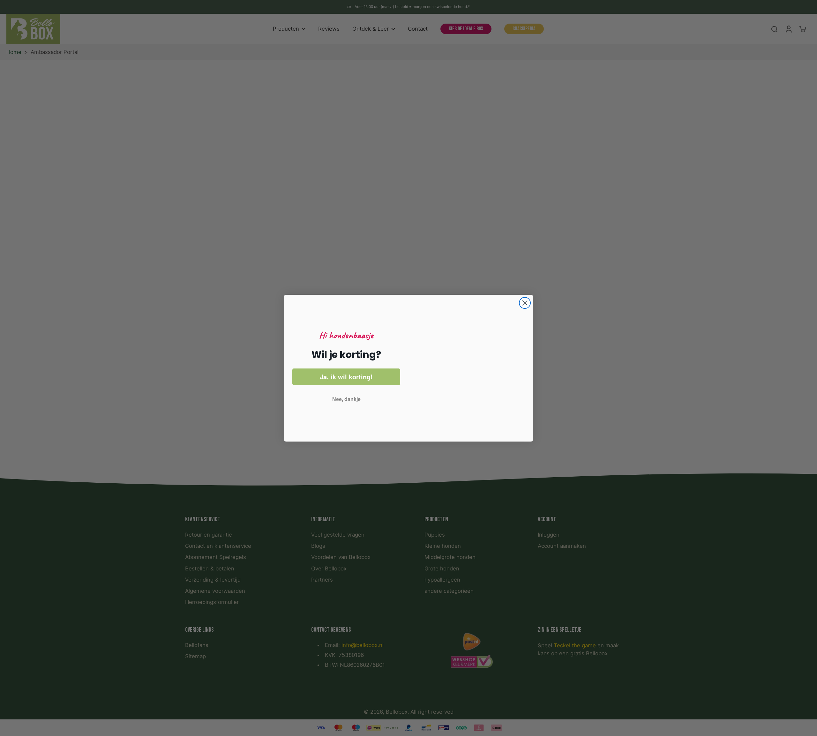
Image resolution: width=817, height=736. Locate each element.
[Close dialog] (524, 293)
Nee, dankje (346, 399)
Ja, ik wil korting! (346, 376)
